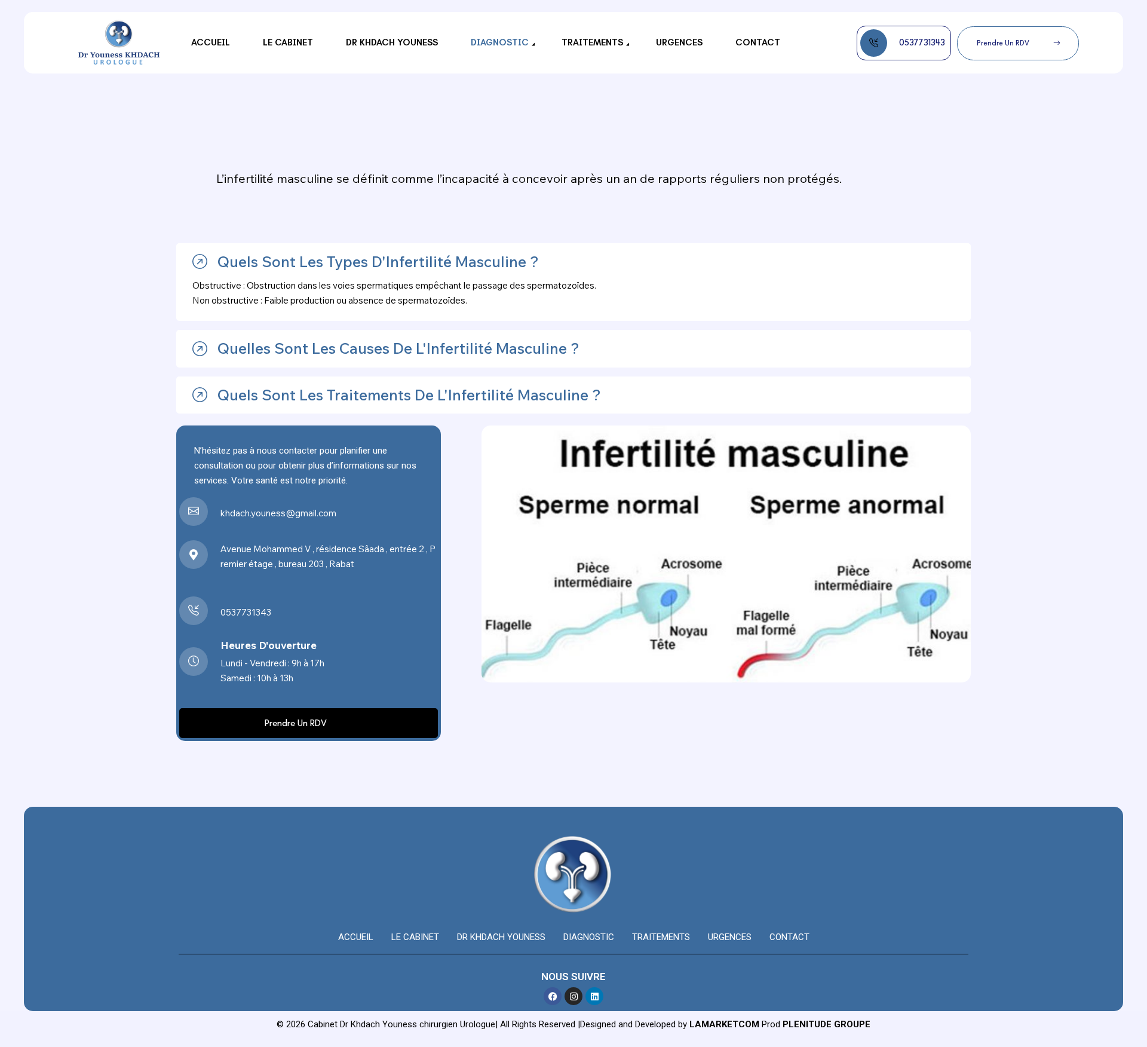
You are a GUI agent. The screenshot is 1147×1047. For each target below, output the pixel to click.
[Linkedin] (594, 996)
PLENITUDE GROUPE (826, 1024)
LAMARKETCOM (724, 1024)
